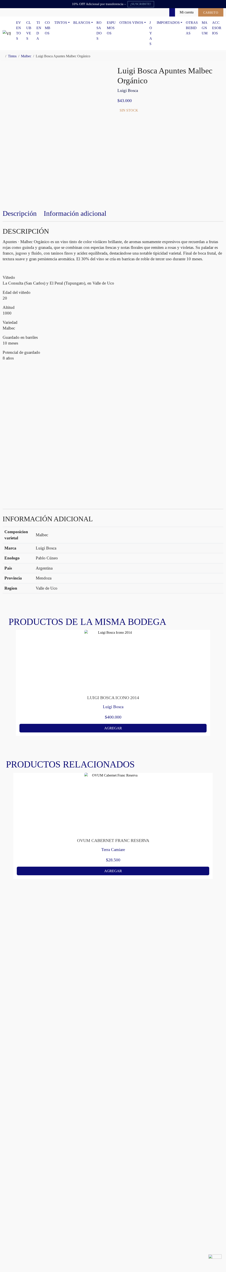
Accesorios (216, 28)
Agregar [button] (113, 728)
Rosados (99, 30)
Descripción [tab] (20, 213)
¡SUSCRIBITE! (140, 4)
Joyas (150, 33)
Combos (47, 28)
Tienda (38, 30)
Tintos (60, 22)
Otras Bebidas (192, 28)
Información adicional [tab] (75, 213)
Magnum (204, 28)
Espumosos (111, 28)
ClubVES (28, 30)
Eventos (18, 30)
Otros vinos (131, 22)
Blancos (81, 22)
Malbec (26, 56)
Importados (168, 22)
